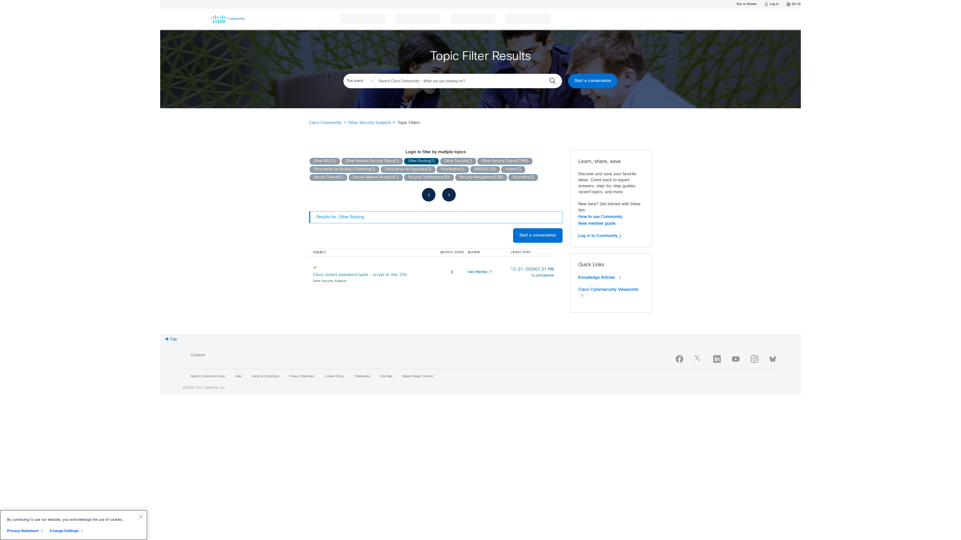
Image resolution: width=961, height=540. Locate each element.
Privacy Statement (23, 530)
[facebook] (679, 359)
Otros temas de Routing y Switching (342, 169)
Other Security (455, 161)
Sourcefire (521, 177)
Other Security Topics (499, 161)
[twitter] (698, 359)
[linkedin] (717, 359)
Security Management (477, 177)
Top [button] (173, 339)
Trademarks (362, 376)
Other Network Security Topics (370, 161)
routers (511, 169)
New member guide (596, 223)
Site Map (386, 376)
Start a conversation (592, 81)
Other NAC (322, 161)
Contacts (198, 355)
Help (238, 376)
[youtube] (736, 359)
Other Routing (419, 161)
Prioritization (450, 169)
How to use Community (600, 217)
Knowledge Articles (597, 277)
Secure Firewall (326, 177)
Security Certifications (425, 177)
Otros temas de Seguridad (406, 169)
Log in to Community (598, 235)
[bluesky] (772, 358)
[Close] (140, 516)
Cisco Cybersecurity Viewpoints (608, 289)
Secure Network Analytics (373, 177)
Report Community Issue (208, 376)
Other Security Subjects (369, 123)
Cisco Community (325, 123)
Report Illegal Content (418, 376)
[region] (73, 525)
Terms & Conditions (265, 376)
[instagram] (754, 359)
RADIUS (480, 169)
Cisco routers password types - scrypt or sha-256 (360, 275)
